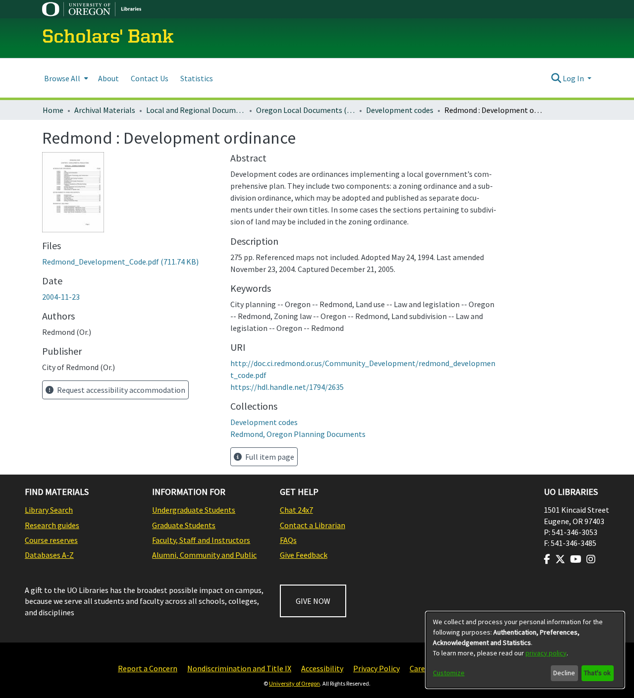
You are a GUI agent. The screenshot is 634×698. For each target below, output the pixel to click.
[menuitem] (65, 78)
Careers (422, 668)
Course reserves (51, 540)
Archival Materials (104, 110)
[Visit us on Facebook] (547, 559)
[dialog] (525, 650)
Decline (564, 672)
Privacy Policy (376, 668)
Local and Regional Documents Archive (195, 110)
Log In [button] (574, 78)
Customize (449, 672)
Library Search (49, 510)
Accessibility (322, 668)
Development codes (399, 110)
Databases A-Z (49, 555)
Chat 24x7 (296, 510)
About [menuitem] (108, 78)
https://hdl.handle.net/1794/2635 (287, 387)
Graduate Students (183, 525)
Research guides (52, 525)
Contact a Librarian (312, 525)
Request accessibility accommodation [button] (120, 390)
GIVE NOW (313, 601)
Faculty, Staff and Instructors (201, 540)
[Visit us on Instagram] (590, 559)
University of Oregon (294, 683)
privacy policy (546, 652)
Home (53, 110)
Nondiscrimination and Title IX (239, 668)
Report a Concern (147, 668)
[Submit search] (556, 78)
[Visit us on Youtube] (575, 559)
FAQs (288, 540)
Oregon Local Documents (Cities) (305, 110)
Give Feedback (303, 555)
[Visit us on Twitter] (560, 559)
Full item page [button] (269, 457)
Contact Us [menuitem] (149, 78)
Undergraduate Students (193, 510)
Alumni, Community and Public (204, 555)
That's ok (597, 672)
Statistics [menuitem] (196, 78)
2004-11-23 (61, 297)
